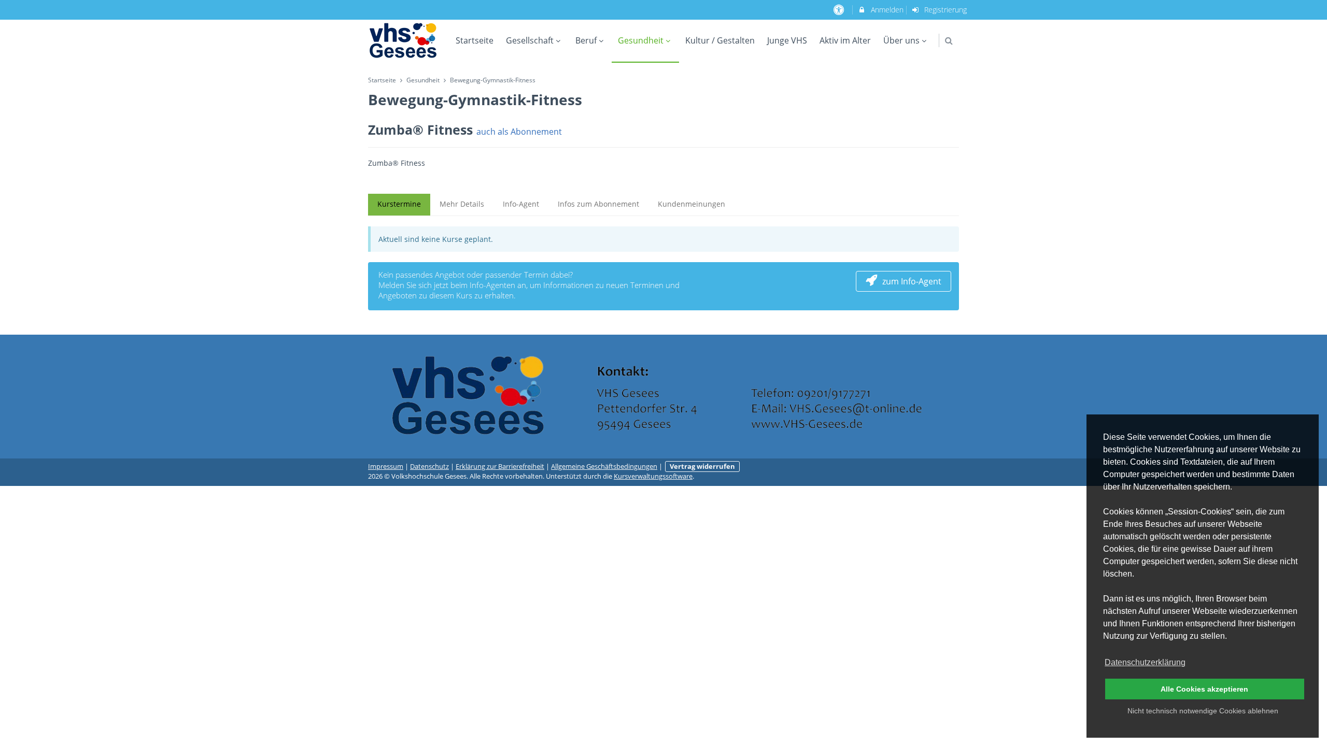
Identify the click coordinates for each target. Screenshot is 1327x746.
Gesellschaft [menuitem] (530, 40)
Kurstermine (399, 204)
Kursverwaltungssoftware (653, 476)
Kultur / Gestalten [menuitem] (720, 40)
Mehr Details (462, 204)
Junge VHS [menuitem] (787, 40)
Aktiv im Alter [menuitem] (845, 40)
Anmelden (886, 10)
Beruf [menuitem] (586, 40)
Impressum (385, 466)
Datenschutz (429, 466)
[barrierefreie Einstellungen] (839, 10)
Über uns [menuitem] (901, 40)
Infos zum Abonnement (598, 204)
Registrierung (944, 10)
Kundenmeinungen (691, 204)
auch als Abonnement (519, 131)
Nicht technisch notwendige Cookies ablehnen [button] (1202, 711)
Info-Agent (521, 204)
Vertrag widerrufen (702, 466)
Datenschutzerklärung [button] (1145, 662)
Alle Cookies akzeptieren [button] (1204, 689)
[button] (949, 41)
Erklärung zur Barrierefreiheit (500, 466)
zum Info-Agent (911, 281)
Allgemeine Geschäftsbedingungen (604, 466)
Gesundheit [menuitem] (641, 40)
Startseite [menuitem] (474, 40)
